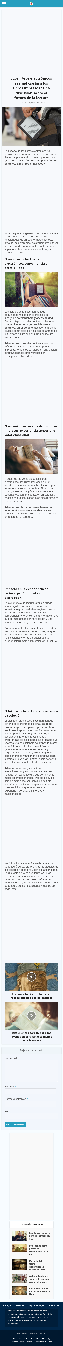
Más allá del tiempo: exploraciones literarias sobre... (38, 1265)
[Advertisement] (31, 42)
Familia (20, 1305)
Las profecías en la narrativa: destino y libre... (39, 1291)
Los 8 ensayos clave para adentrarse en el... (39, 1236)
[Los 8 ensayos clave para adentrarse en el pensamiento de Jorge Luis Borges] (20, 1236)
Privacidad (39, 1342)
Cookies (48, 1342)
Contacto (29, 1342)
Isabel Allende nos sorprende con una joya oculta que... (39, 1279)
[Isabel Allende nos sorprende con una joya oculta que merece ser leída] (20, 1278)
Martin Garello (39, 103)
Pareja (7, 1305)
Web (7, 1111)
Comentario (11, 1058)
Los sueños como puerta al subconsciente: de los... (38, 1250)
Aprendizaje (36, 1305)
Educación (54, 1305)
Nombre (10, 1086)
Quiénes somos (17, 1342)
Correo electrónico (16, 1099)
